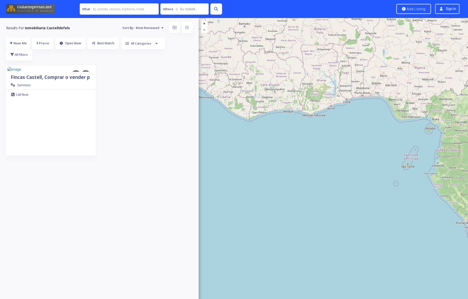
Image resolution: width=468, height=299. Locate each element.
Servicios (24, 85)
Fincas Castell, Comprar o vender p (50, 77)
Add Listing (415, 9)
